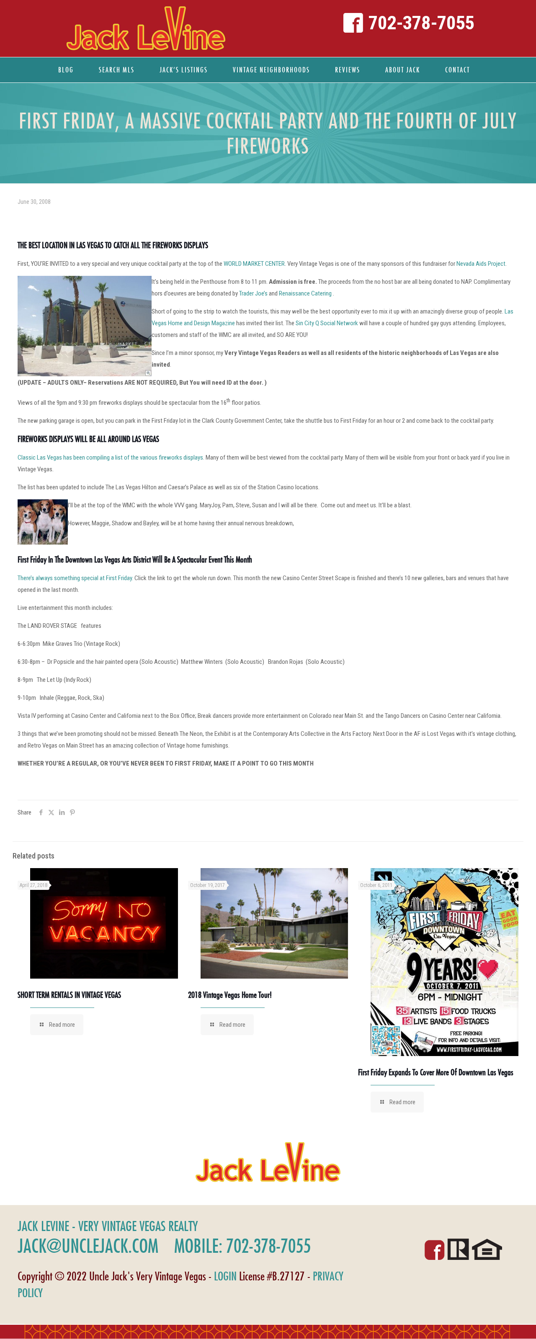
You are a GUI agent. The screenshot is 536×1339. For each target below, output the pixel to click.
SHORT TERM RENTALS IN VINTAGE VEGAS (69, 994)
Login (225, 1276)
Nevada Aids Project (480, 263)
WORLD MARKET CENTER (254, 263)
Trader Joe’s (253, 293)
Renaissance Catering (306, 293)
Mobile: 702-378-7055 (242, 1245)
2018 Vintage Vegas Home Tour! (230, 994)
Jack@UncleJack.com (88, 1245)
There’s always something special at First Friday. (75, 578)
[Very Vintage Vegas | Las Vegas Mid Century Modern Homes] (145, 28)
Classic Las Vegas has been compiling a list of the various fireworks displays (110, 457)
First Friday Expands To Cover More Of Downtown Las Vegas (435, 1072)
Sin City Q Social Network (327, 323)
